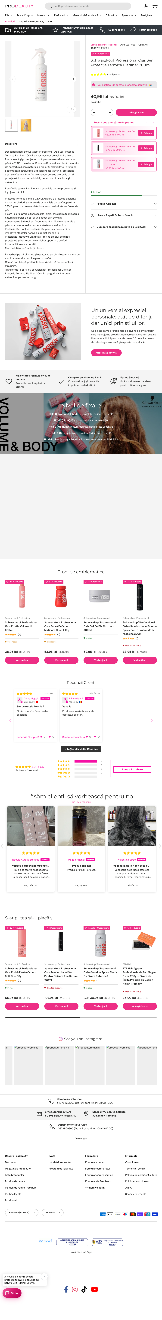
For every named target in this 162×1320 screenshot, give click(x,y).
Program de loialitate (61, 1168)
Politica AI (11, 1200)
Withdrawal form (95, 1187)
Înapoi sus (81, 1138)
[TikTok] (84, 1291)
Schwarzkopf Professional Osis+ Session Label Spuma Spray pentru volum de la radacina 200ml (140, 628)
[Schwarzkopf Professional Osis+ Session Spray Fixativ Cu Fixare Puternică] (101, 943)
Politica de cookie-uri (137, 1181)
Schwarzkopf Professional (104, 44)
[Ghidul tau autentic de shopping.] (46, 1238)
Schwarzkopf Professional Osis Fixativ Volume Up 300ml (21, 626)
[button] (155, 6)
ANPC (128, 1187)
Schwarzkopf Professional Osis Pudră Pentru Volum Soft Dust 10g (120, 131)
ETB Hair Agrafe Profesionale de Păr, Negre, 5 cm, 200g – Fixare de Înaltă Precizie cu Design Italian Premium (139, 976)
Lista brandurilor (14, 1175)
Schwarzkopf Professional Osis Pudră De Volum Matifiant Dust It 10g (60, 626)
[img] (24, 693)
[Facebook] (66, 1291)
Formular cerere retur (97, 1168)
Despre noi (11, 1162)
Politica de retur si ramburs (21, 1187)
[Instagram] (75, 1291)
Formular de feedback (98, 1181)
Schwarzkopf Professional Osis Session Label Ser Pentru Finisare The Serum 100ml (120, 146)
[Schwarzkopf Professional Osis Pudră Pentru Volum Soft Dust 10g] (22, 943)
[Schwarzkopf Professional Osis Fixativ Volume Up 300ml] (22, 597)
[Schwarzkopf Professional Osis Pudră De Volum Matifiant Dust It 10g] (61, 597)
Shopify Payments (135, 1194)
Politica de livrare (15, 1181)
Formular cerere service (99, 1175)
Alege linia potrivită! (106, 352)
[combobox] (88, 6)
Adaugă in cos (136, 112)
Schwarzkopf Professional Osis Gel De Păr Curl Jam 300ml (100, 626)
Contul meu (132, 1162)
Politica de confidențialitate (141, 1175)
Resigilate (146, 15)
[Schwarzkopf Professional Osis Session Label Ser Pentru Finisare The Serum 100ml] (61, 943)
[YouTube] (94, 1291)
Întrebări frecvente (60, 1162)
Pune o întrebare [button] (132, 769)
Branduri (10, 21)
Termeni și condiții (135, 1168)
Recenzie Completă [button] (28, 737)
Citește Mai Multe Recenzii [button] (81, 749)
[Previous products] (146, 122)
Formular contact (95, 1162)
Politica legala (13, 1194)
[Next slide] (151, 720)
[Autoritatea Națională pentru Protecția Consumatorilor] (107, 1238)
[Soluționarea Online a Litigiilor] (72, 1238)
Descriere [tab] (11, 143)
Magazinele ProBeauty (31, 21)
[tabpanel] (42, 214)
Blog (50, 21)
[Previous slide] (10, 720)
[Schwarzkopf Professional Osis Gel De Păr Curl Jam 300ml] (101, 597)
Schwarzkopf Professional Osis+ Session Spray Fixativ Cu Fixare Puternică (120, 160)
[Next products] (153, 122)
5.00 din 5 (38, 767)
